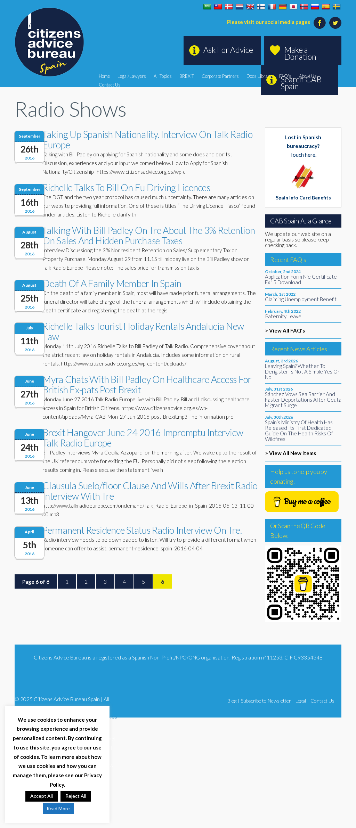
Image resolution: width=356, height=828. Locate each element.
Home (104, 76)
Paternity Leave (283, 316)
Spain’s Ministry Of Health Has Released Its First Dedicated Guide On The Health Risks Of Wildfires (299, 430)
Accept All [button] (41, 796)
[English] (250, 6)
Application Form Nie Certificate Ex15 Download (301, 279)
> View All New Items (290, 453)
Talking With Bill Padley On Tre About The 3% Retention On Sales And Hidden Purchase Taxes (148, 235)
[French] (272, 6)
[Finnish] (261, 6)
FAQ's (285, 76)
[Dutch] (239, 6)
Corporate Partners (220, 76)
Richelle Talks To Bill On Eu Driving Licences (126, 187)
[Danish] (229, 6)
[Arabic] (207, 6)
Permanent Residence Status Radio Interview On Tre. (142, 530)
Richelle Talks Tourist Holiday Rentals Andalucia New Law (143, 331)
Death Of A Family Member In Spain (111, 283)
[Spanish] (326, 6)
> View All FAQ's (285, 330)
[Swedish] (336, 6)
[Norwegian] (304, 6)
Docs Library (259, 76)
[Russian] (315, 6)
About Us (308, 76)
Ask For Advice (228, 50)
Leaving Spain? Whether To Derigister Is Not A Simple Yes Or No (302, 371)
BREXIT (186, 76)
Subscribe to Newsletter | (267, 701)
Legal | (302, 701)
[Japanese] (293, 6)
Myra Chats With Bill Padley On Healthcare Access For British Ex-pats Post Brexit (146, 384)
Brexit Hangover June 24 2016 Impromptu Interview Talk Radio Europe (142, 438)
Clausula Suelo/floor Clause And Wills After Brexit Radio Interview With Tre (150, 491)
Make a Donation (300, 53)
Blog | (233, 701)
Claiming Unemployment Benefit (301, 299)
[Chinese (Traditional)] (218, 6)
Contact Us (110, 85)
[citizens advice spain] (49, 42)
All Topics (163, 76)
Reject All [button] (75, 796)
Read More (58, 808)
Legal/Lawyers (132, 76)
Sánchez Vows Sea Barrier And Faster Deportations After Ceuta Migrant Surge (303, 399)
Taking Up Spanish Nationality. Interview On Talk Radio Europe (147, 139)
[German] (282, 6)
